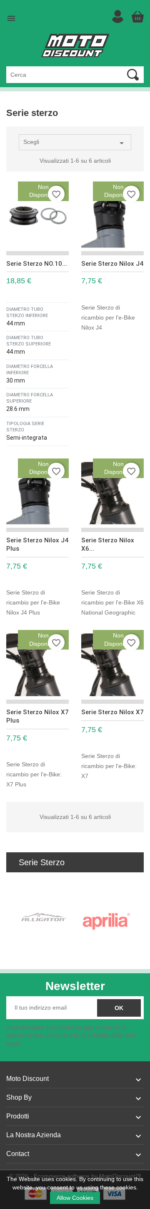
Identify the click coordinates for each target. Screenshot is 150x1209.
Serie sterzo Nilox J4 (112, 263)
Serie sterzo (42, 862)
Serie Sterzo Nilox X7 (112, 712)
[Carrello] (137, 17)
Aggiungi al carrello (64, 441)
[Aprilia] (106, 921)
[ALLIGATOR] (43, 917)
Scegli (75, 143)
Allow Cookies (75, 1197)
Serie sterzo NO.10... (36, 263)
